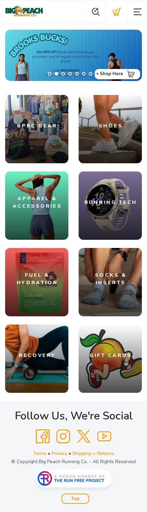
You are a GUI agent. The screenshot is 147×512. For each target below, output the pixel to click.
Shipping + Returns (93, 453)
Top (75, 499)
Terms (39, 453)
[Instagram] (63, 436)
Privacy (59, 453)
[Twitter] (84, 436)
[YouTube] (104, 436)
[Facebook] (42, 436)
